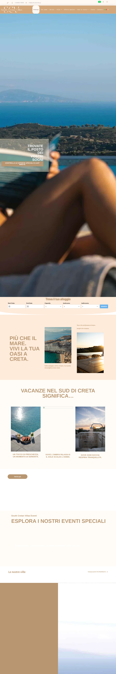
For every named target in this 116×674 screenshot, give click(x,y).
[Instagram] (107, 2)
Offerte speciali (69, 9)
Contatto (100, 9)
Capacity (47, 303)
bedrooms (66, 303)
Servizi (52, 9)
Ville (58, 9)
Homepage (36, 9)
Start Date (11, 303)
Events (93, 9)
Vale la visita (82, 9)
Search (104, 306)
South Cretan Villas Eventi (24, 516)
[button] (99, 2)
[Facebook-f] (103, 2)
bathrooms (85, 303)
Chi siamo (44, 9)
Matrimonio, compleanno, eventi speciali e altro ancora (47, 545)
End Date (29, 303)
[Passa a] (106, 10)
